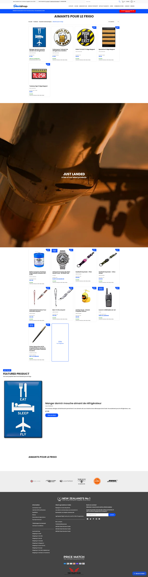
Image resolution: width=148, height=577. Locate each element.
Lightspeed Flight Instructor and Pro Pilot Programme (69, 516)
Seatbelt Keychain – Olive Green (107, 272)
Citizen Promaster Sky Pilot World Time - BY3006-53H (61, 272)
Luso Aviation (32, 53)
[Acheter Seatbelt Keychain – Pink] (86, 260)
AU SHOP (47, 1)
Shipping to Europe (37, 548)
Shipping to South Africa (38, 545)
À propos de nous (36, 519)
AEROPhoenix (78, 274)
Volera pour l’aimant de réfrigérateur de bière (60, 50)
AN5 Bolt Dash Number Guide (63, 531)
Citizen (54, 275)
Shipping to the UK (37, 538)
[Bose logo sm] (112, 481)
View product (51, 415)
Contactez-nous (36, 507)
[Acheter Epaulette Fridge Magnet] (109, 37)
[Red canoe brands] (35, 481)
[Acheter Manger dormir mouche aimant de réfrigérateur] (39, 37)
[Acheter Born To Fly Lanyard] (62, 298)
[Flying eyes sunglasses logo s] (51, 481)
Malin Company (32, 276)
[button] (125, 1)
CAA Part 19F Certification (39, 510)
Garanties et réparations (38, 517)
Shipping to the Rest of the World (41, 552)
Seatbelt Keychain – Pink (84, 272)
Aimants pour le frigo (58, 21)
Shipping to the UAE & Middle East (41, 550)
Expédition (35, 512)
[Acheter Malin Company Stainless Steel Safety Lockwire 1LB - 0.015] (39, 260)
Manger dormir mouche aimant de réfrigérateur (37, 50)
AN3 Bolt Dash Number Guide (63, 526)
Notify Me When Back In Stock (35, 59)
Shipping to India (36, 533)
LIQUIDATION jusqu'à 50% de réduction (127, 11)
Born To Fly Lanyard (58, 310)
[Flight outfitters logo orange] (97, 481)
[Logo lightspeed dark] (66, 481)
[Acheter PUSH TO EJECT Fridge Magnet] (86, 37)
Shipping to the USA (37, 536)
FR (134, 1)
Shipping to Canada (37, 540)
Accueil (30, 21)
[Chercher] (119, 1)
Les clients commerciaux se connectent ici (66, 510)
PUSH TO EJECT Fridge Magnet (85, 49)
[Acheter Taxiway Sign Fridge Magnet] (39, 74)
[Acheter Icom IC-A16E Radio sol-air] (109, 298)
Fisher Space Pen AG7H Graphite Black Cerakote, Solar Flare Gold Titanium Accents (37, 349)
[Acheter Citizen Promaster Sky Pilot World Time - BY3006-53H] (62, 260)
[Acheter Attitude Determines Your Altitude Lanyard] (39, 298)
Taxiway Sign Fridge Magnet (38, 86)
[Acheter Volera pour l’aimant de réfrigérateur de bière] (62, 37)
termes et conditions (37, 525)
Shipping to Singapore (38, 543)
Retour (34, 514)
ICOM (100, 312)
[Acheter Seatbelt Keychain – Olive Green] (109, 260)
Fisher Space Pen (32, 352)
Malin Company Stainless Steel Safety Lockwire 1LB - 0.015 (37, 273)
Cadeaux (35, 21)
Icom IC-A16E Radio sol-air (107, 310)
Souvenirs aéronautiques (45, 21)
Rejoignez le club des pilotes (63, 507)
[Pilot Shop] (20, 6)
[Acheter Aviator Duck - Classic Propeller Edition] (86, 298)
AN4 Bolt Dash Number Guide (63, 529)
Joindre (112, 514)
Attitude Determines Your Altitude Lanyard (37, 310)
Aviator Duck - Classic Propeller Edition (83, 310)
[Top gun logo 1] (82, 481)
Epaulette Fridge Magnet (107, 49)
